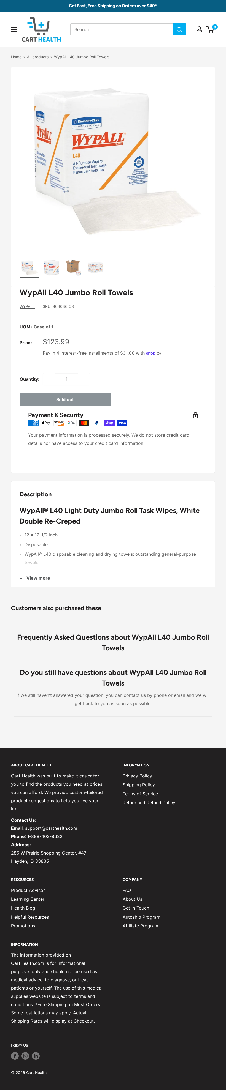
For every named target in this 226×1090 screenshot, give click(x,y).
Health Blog (23, 908)
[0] (210, 29)
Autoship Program (141, 917)
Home (16, 56)
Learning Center (27, 899)
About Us (132, 899)
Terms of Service (140, 793)
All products (38, 56)
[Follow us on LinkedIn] (36, 1056)
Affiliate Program (140, 926)
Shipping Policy (139, 784)
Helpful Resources (30, 917)
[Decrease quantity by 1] (49, 379)
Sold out (65, 399)
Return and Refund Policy (149, 802)
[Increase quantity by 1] (84, 379)
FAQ (127, 890)
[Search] (179, 29)
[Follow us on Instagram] (25, 1056)
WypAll (27, 306)
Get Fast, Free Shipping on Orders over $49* (113, 5)
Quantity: (29, 379)
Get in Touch (136, 908)
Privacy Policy (137, 776)
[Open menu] (14, 29)
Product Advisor (28, 890)
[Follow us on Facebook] (15, 1056)
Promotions (23, 926)
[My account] (199, 29)
